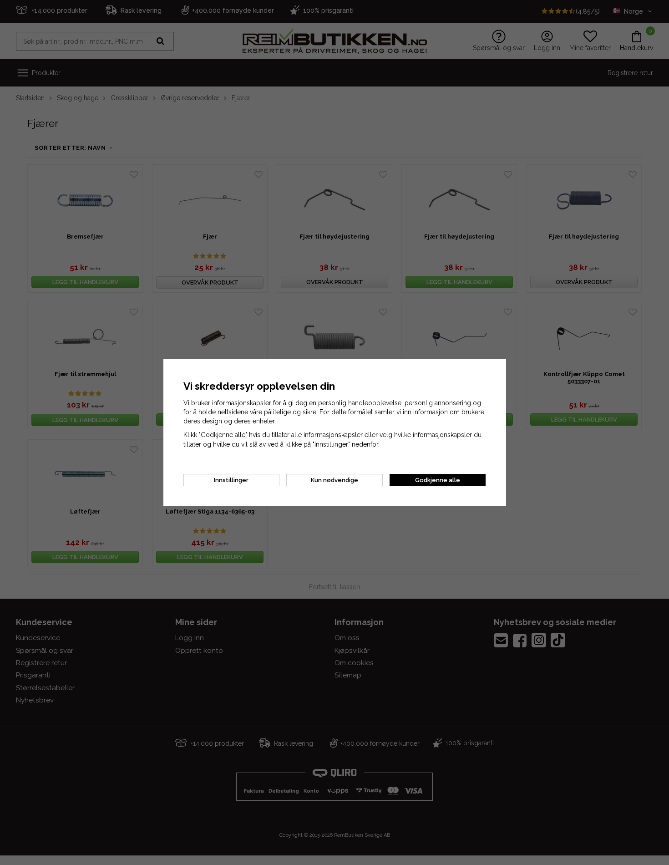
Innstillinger (231, 480)
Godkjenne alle (437, 480)
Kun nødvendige (334, 480)
